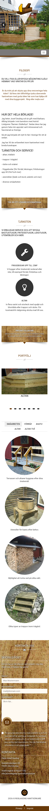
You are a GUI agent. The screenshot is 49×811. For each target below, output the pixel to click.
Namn (5, 676)
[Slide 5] (29, 408)
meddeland (7, 697)
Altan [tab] (17, 429)
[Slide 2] (15, 408)
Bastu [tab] (39, 424)
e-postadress (8, 686)
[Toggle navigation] (43, 52)
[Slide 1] (11, 408)
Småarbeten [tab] (13, 424)
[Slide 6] (34, 408)
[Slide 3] (20, 408)
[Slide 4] (24, 408)
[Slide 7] (38, 408)
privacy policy (24, 745)
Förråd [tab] (28, 424)
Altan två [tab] (30, 429)
